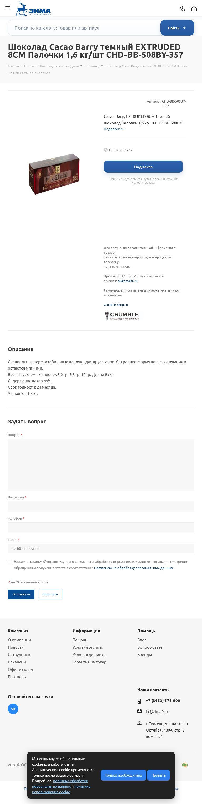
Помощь (80, 639)
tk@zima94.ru (128, 281)
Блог (141, 639)
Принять (158, 775)
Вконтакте (13, 709)
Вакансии (17, 661)
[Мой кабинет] (194, 8)
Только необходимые (123, 775)
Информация (86, 630)
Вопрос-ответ (150, 647)
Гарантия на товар (90, 661)
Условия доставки (89, 654)
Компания (18, 630)
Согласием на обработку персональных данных (133, 567)
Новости (16, 647)
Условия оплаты (88, 647)
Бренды (144, 654)
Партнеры (17, 676)
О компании (19, 639)
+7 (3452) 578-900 (163, 700)
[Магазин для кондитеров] (124, 315)
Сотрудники (19, 654)
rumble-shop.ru (117, 304)
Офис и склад (20, 669)
